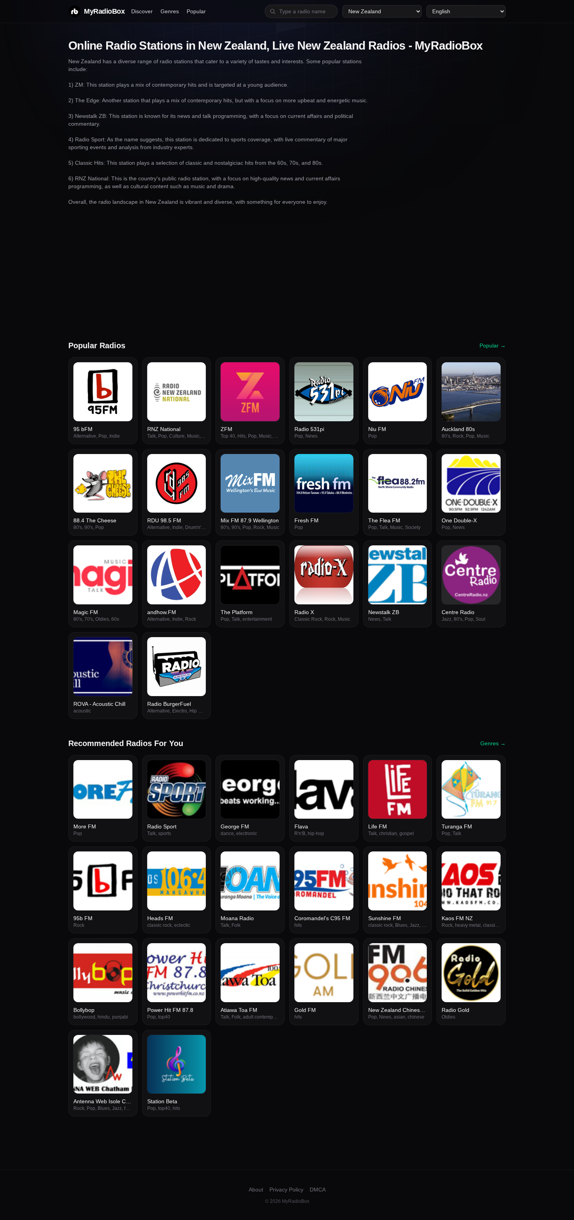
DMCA (318, 1189)
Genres (169, 11)
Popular (196, 11)
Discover (142, 11)
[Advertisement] (287, 273)
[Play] (122, 372)
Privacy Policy (286, 1189)
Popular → (493, 345)
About (256, 1189)
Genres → (493, 743)
